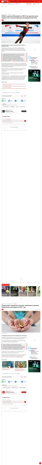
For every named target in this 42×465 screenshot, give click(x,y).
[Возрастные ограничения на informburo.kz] (34, 1)
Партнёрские (30, 1)
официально (15, 303)
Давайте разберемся (16, 1)
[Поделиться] (40, 463)
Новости (8, 1)
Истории (11, 1)
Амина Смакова (10, 14)
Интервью (20, 1)
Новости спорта (22, 106)
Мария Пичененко (10, 303)
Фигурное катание (6, 106)
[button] (36, 4)
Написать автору (38, 20)
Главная (3, 6)
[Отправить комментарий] (25, 121)
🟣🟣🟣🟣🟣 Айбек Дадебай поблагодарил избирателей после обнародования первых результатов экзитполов (35, 62)
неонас (14, 14)
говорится (14, 60)
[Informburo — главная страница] (5, 1)
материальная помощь (6, 387)
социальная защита (15, 387)
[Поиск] (36, 1)
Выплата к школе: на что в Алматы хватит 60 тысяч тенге (8, 369)
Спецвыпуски (24, 1)
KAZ (39, 1)
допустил (9, 75)
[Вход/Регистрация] (38, 1)
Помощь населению (23, 387)
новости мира (12, 106)
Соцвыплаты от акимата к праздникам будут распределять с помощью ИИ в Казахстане (20, 369)
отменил (19, 63)
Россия (17, 106)
